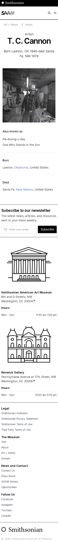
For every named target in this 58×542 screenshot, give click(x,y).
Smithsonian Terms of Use (16, 424)
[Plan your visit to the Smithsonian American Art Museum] (29, 264)
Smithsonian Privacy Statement (19, 418)
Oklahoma (21, 167)
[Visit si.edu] (29, 530)
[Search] (49, 13)
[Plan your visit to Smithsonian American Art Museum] (34, 301)
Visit (3, 441)
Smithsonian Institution (14, 413)
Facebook (7, 499)
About (4, 447)
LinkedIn (6, 515)
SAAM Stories (9, 481)
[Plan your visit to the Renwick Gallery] (29, 344)
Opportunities (9, 487)
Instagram (7, 504)
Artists (29, 24)
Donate (5, 458)
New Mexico (24, 189)
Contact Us (8, 470)
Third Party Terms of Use (16, 429)
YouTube (6, 510)
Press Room (8, 476)
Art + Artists (11, 24)
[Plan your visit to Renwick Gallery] (34, 381)
